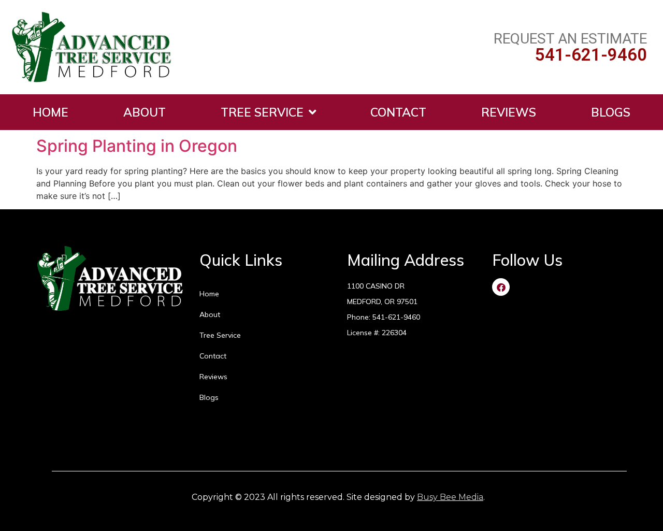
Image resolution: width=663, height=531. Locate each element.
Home (50, 112)
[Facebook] (501, 287)
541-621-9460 (591, 55)
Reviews (508, 112)
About (144, 112)
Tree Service (262, 112)
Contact (398, 112)
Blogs (610, 112)
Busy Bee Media (450, 497)
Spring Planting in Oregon (136, 146)
